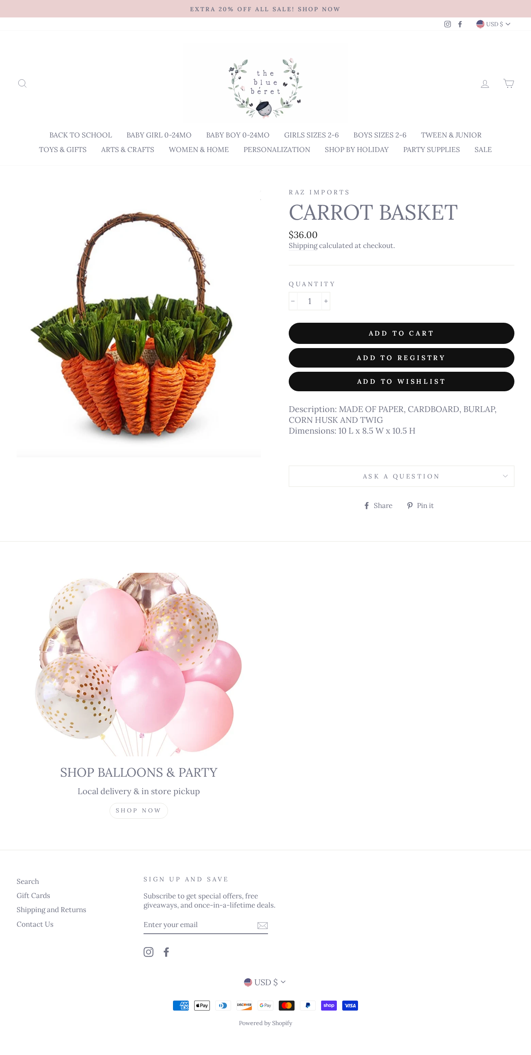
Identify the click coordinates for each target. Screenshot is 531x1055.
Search (28, 881)
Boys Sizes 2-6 (380, 135)
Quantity (312, 284)
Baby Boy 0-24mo (238, 135)
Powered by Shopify (265, 1023)
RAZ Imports (320, 192)
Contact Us (35, 924)
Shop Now (139, 810)
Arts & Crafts (127, 149)
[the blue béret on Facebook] (166, 952)
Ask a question (402, 476)
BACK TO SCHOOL (80, 135)
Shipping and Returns (51, 909)
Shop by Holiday (357, 149)
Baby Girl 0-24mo (159, 135)
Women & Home (199, 149)
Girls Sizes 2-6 (311, 135)
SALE (483, 149)
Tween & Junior (451, 135)
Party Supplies (431, 149)
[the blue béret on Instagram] (148, 952)
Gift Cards (33, 895)
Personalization (277, 149)
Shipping (303, 245)
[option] (265, 8)
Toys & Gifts (63, 149)
